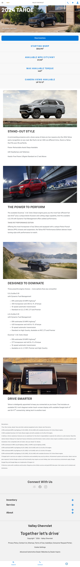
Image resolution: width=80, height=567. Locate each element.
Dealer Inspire (55, 552)
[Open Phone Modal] (67, 2)
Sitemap (31, 543)
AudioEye (48, 543)
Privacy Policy (13, 543)
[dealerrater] (34, 487)
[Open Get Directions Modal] (72, 2)
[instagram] (46, 487)
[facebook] (40, 487)
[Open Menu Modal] (2, 2)
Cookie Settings (40, 547)
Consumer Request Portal (62, 543)
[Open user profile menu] (77, 2)
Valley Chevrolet (47, 538)
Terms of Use (39, 543)
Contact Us (23, 543)
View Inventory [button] (40, 38)
